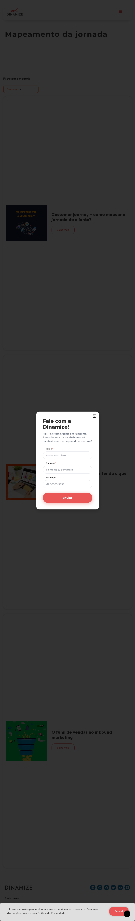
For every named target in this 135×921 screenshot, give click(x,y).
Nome (49, 449)
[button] (94, 416)
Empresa (50, 463)
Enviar (67, 497)
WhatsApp (51, 477)
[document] (67, 460)
